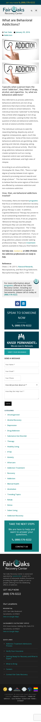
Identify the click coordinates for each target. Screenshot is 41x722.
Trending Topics (14, 494)
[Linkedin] (23, 303)
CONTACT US (21, 546)
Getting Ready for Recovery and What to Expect (22, 657)
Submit (8, 404)
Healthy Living (13, 446)
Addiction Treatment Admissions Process (19, 645)
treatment (30, 243)
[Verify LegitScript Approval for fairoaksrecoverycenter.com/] (30, 689)
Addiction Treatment (16, 468)
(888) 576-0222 (28, 2)
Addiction (8, 35)
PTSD (9, 452)
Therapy (10, 441)
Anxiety (10, 457)
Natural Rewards (25, 266)
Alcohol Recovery (14, 420)
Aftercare (11, 462)
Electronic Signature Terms (24, 699)
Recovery (11, 473)
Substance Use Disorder (17, 436)
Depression (12, 425)
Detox (9, 505)
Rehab (10, 500)
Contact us (18, 251)
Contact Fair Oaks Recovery (17, 674)
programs (33, 200)
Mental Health (13, 484)
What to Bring (11, 664)
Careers (9, 669)
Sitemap (20, 701)
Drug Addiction (13, 431)
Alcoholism (11, 489)
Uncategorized (13, 415)
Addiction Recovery (15, 516)
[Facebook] (17, 303)
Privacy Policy (19, 696)
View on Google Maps (11, 617)
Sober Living (12, 510)
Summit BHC (17, 576)
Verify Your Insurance (14, 651)
